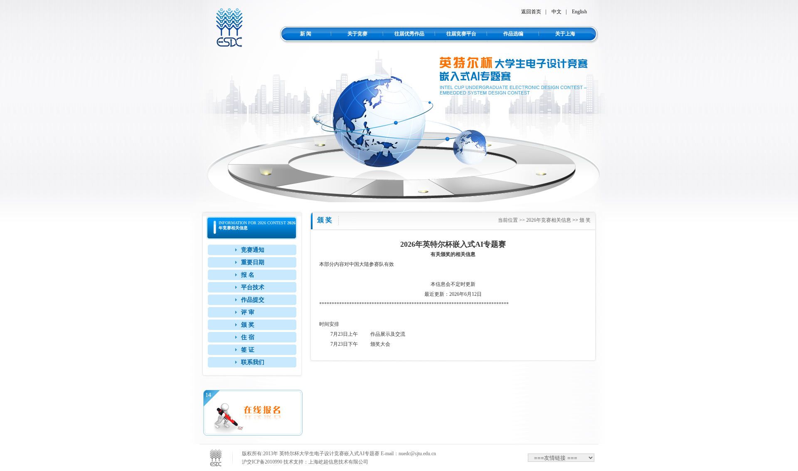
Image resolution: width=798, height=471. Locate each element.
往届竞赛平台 (461, 34)
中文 (557, 12)
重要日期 (252, 262)
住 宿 (247, 337)
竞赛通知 (252, 250)
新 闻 (305, 34)
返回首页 (531, 12)
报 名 (247, 275)
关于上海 (565, 34)
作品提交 (252, 300)
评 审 (247, 312)
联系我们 (252, 362)
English (579, 12)
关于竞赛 (357, 34)
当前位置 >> (512, 220)
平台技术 (252, 287)
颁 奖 (247, 325)
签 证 (247, 350)
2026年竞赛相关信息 (548, 220)
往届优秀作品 (409, 34)
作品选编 (513, 34)
